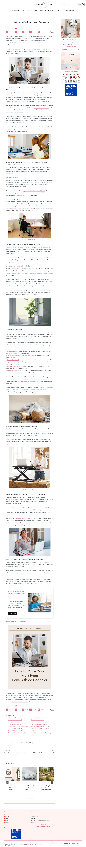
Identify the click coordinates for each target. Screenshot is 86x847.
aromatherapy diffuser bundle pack (29, 381)
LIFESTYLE (7, 822)
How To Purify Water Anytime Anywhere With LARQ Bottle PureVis (15, 753)
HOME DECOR (8, 811)
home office (16, 742)
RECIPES (7, 820)
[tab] (27, 798)
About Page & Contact (65, 5)
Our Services (35, 816)
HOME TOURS (8, 814)
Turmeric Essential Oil (13, 360)
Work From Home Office (26, 742)
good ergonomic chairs (20, 499)
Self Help (60, 10)
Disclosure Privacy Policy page (20, 101)
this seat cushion (21, 195)
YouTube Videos (69, 10)
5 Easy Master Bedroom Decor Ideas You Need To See (44, 753)
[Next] (52, 782)
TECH (6, 818)
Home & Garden (32, 19)
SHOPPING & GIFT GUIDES (11, 824)
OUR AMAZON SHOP (36, 822)
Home (61, 3)
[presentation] (12, 774)
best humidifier (16, 268)
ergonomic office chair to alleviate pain (34, 191)
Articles (26, 19)
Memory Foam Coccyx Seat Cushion (26, 518)
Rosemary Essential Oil (13, 366)
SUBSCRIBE (34, 820)
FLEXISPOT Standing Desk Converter (29, 489)
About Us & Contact (36, 811)
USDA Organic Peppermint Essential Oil (18, 355)
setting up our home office (41, 108)
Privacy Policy (67, 3)
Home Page (34, 818)
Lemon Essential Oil (12, 351)
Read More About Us (70, 46)
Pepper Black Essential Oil (14, 370)
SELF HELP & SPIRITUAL (10, 827)
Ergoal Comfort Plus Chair (29, 239)
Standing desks (10, 439)
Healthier (9, 742)
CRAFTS (7, 816)
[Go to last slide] (7, 782)
